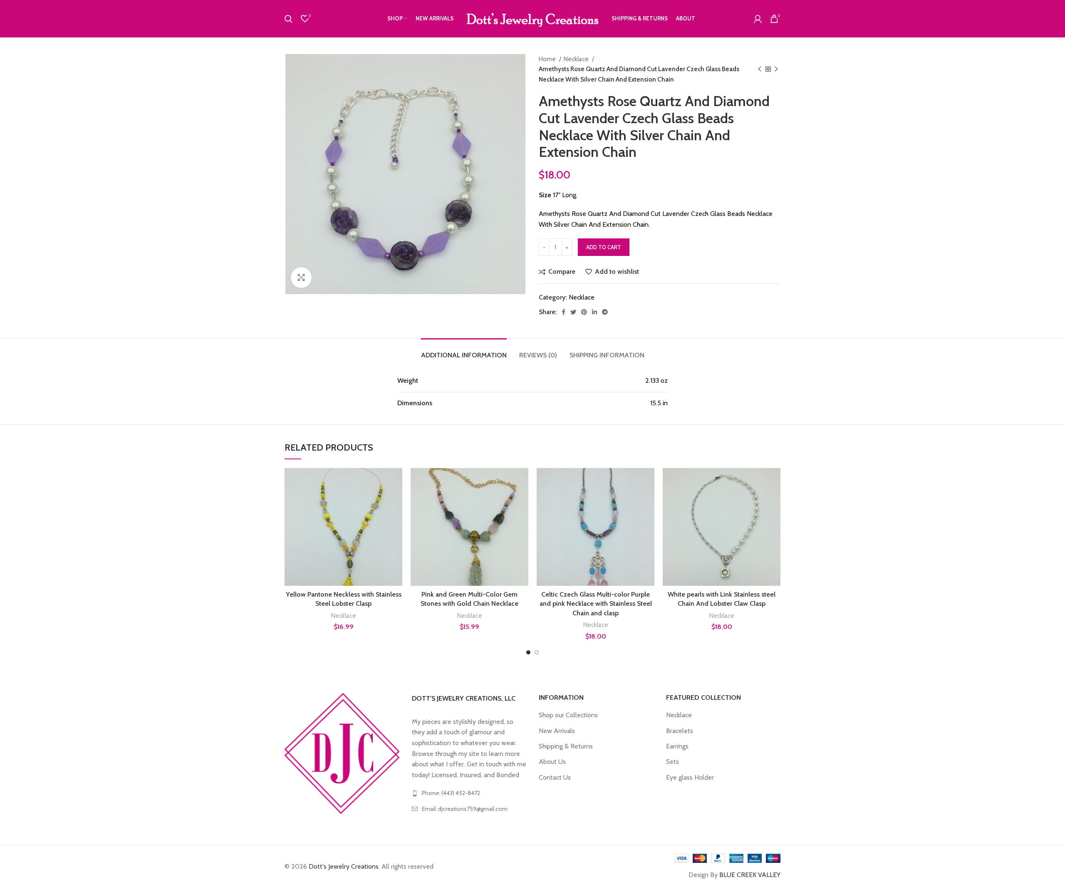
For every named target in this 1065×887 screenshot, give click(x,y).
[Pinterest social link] (584, 312)
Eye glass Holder (690, 777)
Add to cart (603, 247)
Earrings (677, 746)
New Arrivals (557, 731)
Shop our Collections (568, 715)
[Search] (288, 18)
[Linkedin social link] (594, 312)
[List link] (469, 793)
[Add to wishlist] (396, 519)
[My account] (758, 18)
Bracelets (679, 731)
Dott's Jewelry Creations (344, 866)
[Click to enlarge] (301, 277)
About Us (552, 762)
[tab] (464, 351)
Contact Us (555, 777)
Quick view (396, 500)
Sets (672, 762)
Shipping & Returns (566, 746)
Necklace (577, 59)
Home (548, 59)
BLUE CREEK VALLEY (749, 875)
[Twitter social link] (573, 312)
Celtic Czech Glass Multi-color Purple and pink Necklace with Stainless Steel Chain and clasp (596, 603)
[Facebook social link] (563, 312)
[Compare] (396, 481)
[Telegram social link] (604, 312)
